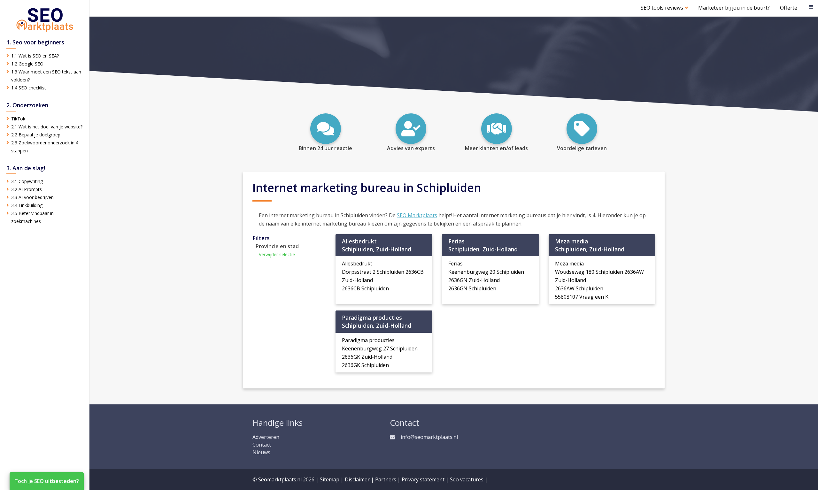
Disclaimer (357, 479)
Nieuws (261, 452)
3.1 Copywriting (27, 181)
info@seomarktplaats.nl (429, 436)
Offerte (788, 7)
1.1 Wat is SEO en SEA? (35, 56)
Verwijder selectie (277, 254)
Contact (261, 444)
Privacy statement (423, 479)
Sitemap (329, 479)
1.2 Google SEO (27, 64)
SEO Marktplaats (417, 215)
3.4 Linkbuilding (26, 205)
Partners (385, 479)
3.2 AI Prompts (26, 189)
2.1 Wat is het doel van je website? (46, 127)
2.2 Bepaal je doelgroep (35, 135)
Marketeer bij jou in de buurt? (734, 7)
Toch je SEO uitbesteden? (46, 481)
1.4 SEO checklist (28, 88)
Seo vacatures (466, 479)
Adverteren (265, 436)
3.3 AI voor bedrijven (32, 197)
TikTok (18, 119)
